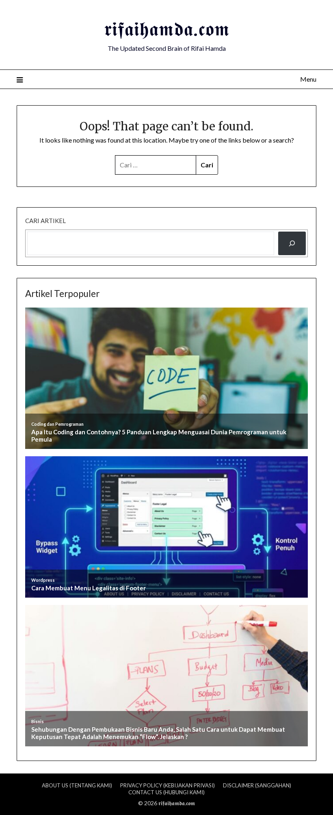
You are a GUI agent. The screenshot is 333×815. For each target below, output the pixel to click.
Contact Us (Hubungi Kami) (166, 792)
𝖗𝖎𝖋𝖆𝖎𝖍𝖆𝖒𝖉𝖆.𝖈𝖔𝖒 (166, 29)
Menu (308, 79)
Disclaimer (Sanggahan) (257, 785)
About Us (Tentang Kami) (77, 785)
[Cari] (292, 243)
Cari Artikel (45, 220)
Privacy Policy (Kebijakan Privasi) (167, 785)
